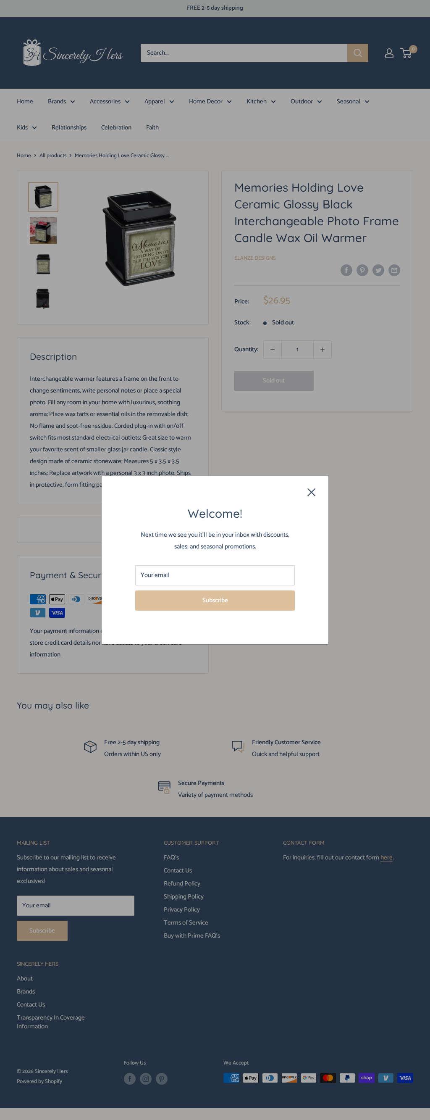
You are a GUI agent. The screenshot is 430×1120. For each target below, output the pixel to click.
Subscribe (215, 600)
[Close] (311, 492)
